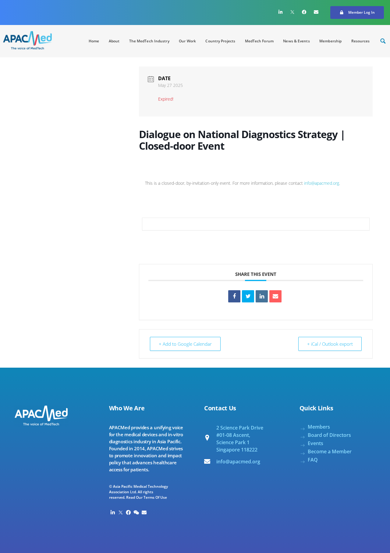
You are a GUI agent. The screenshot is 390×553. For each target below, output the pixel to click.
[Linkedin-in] (280, 12)
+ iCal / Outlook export (330, 344)
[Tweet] (248, 296)
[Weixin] (136, 513)
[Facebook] (304, 12)
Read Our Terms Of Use (146, 497)
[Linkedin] (262, 296)
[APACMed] (27, 40)
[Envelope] (316, 12)
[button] (357, 12)
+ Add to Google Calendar (185, 344)
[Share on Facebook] (234, 296)
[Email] (275, 296)
